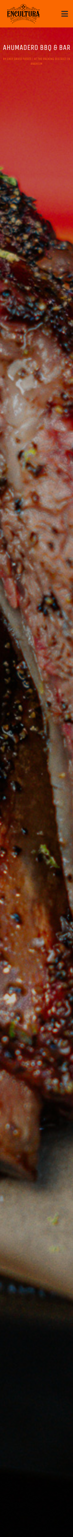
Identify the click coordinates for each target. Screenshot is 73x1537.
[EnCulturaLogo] (23, 4)
